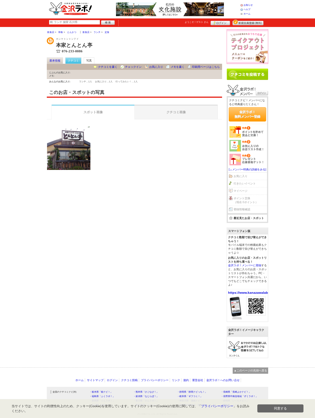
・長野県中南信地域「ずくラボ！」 (239, 396)
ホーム (247, 13)
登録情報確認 (242, 209)
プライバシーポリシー (155, 380)
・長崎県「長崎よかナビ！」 (236, 392)
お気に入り (156, 66)
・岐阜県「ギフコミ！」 (189, 396)
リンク (176, 380)
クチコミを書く (107, 66)
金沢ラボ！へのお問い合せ (223, 380)
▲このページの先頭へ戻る (250, 370)
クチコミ (73, 60)
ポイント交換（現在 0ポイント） (246, 200)
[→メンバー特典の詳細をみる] (247, 169)
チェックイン (133, 66)
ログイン (220, 22)
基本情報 (54, 60)
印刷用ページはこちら (206, 66)
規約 (186, 380)
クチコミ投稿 (129, 380)
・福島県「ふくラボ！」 (102, 396)
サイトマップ (95, 380)
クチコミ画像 (176, 112)
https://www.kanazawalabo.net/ (252, 292)
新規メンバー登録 (248, 22)
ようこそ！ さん (196, 22)
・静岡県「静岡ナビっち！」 (192, 392)
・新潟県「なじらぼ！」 (146, 396)
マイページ (240, 191)
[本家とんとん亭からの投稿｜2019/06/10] (68, 148)
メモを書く (177, 66)
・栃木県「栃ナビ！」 (101, 392)
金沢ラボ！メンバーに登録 (244, 265)
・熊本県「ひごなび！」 (146, 392)
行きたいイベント (245, 183)
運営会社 (197, 380)
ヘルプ (247, 9)
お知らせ (248, 5)
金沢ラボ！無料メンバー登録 (247, 114)
